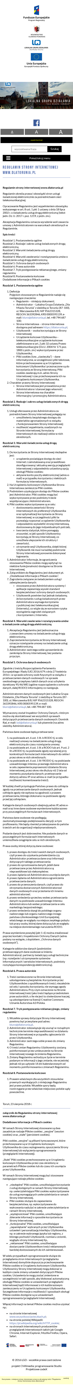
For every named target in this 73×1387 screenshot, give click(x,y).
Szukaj (54, 149)
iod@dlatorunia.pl (26, 722)
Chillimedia (27, 1365)
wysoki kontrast (37, 140)
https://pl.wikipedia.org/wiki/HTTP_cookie (34, 1323)
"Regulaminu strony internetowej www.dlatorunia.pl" (39, 1380)
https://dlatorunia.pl (55, 327)
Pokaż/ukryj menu (39, 158)
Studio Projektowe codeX (44, 1367)
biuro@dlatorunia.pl (34, 317)
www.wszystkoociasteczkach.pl (28, 1316)
